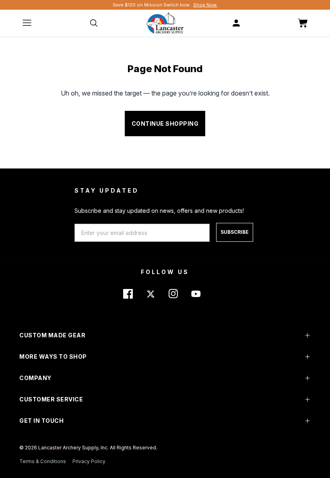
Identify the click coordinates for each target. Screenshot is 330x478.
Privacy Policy (88, 461)
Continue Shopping (165, 123)
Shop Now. (205, 5)
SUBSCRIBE (235, 232)
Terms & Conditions (42, 461)
